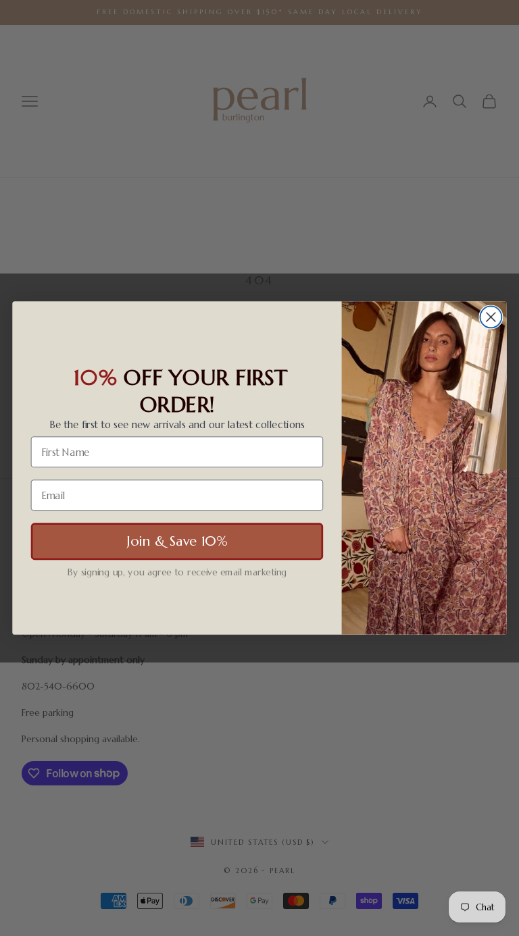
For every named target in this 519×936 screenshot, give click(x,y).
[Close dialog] (490, 317)
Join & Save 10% (177, 541)
